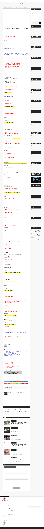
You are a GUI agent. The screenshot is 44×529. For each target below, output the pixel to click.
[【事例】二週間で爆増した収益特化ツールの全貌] (36, 28)
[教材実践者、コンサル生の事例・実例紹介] (23, 401)
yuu (7, 387)
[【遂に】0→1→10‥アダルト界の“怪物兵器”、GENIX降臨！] (36, 49)
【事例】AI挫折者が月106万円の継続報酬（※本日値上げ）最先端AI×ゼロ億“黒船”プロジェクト (19, 445)
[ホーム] (3, 1)
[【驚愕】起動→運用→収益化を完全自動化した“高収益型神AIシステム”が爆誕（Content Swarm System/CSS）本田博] (36, 81)
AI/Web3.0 (3, 516)
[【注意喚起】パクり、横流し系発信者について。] (36, 124)
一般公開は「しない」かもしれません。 (9, 352)
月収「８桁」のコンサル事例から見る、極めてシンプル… (38, 230)
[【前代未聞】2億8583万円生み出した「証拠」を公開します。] (36, 209)
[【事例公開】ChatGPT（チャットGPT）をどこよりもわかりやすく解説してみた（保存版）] (36, 182)
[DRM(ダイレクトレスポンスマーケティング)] (36, 253)
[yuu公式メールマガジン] (9, 401)
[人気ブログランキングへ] (5, 346)
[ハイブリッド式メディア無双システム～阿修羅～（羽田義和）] (36, 92)
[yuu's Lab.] (22, 3)
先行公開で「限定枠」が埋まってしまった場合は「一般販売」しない (12, 354)
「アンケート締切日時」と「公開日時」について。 (10, 353)
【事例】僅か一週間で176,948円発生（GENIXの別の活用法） (19, 437)
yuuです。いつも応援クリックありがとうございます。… (38, 235)
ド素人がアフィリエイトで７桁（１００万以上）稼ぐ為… (38, 246)
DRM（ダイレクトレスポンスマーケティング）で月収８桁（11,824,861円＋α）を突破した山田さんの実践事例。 (10, 514)
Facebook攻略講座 (4, 515)
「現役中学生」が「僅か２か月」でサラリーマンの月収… (38, 238)
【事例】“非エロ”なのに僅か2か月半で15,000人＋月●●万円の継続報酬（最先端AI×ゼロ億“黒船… (19, 452)
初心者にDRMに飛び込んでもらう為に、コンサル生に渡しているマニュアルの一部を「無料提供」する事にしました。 (10, 511)
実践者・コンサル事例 (4, 522)
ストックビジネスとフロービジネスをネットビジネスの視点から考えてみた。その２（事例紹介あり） (10, 508)
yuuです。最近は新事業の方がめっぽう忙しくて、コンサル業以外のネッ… (38, 232)
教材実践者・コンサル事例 (13, 435)
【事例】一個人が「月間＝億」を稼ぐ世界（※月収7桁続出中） (19, 460)
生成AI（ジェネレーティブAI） (5, 517)
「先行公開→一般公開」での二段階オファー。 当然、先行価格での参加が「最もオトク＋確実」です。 (16, 351)
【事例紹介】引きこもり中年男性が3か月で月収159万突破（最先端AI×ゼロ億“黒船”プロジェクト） (19, 423)
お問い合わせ (4, 524)
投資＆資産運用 (4, 521)
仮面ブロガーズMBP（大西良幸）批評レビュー (10, 505)
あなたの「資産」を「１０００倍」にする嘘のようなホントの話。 (13, 409)
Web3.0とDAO (4, 519)
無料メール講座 (4, 523)
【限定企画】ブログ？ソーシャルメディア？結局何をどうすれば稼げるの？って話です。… (16, 411)
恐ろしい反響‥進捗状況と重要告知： (9, 96)
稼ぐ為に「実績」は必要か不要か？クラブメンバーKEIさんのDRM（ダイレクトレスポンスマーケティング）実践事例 (10, 517)
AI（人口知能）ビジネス (5, 520)
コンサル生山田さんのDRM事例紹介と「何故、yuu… (38, 234)
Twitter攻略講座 (4, 514)
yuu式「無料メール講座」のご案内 (9, 355)
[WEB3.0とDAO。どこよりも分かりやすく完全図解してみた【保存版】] (36, 165)
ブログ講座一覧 (4, 505)
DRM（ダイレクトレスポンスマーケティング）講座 (5, 510)
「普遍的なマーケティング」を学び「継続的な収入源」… (38, 242)
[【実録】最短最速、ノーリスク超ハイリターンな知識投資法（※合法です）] (36, 135)
